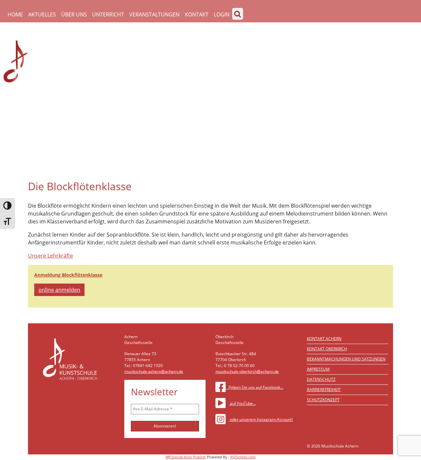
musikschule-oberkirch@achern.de (247, 371)
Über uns (74, 14)
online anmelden (59, 289)
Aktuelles (42, 14)
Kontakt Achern (324, 338)
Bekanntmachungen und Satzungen (346, 359)
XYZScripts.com (243, 456)
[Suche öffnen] (237, 14)
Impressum (318, 369)
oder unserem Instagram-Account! (261, 419)
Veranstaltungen (154, 14)
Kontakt (197, 14)
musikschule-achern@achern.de (153, 371)
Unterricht (108, 14)
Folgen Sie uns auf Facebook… (254, 387)
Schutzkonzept (323, 399)
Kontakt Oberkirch (327, 349)
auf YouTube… (242, 403)
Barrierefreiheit (324, 389)
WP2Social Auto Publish (185, 456)
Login (222, 14)
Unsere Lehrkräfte (50, 255)
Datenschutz (321, 379)
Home (15, 14)
